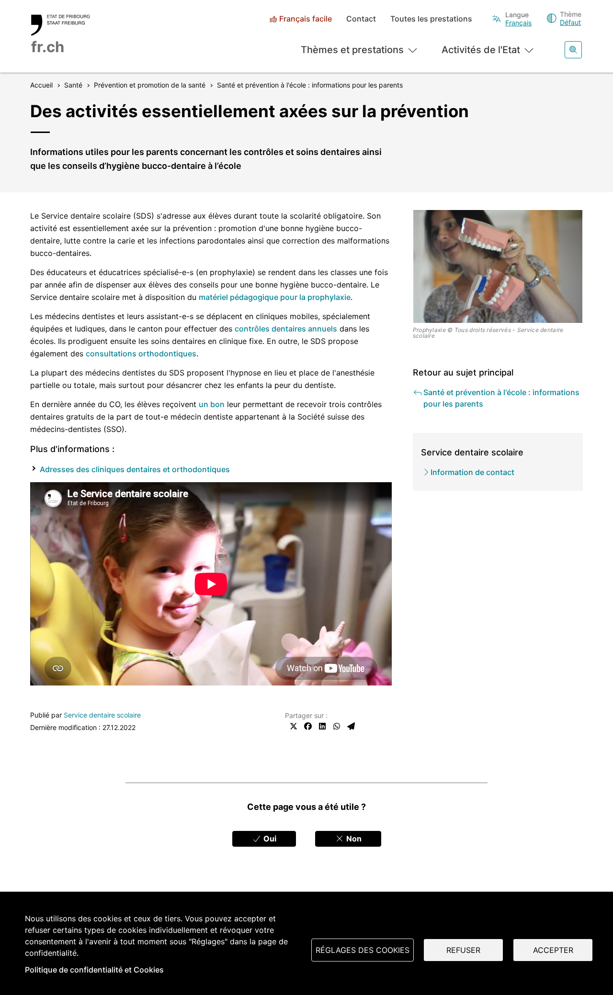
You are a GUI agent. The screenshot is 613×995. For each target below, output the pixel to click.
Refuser (463, 950)
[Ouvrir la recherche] (573, 49)
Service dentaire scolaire (102, 715)
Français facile (305, 18)
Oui (268, 838)
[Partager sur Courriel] (351, 726)
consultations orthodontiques (141, 353)
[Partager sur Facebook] (308, 726)
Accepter (553, 950)
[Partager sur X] (293, 726)
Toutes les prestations (431, 18)
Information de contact (472, 472)
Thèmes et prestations (352, 49)
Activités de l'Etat (481, 49)
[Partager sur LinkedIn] (322, 726)
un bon (212, 404)
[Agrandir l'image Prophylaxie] (498, 266)
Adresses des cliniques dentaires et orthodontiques (135, 469)
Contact (361, 18)
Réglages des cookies (362, 950)
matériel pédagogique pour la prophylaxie (275, 297)
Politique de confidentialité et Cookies (94, 969)
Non (353, 838)
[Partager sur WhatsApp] (337, 726)
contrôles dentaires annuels (286, 328)
